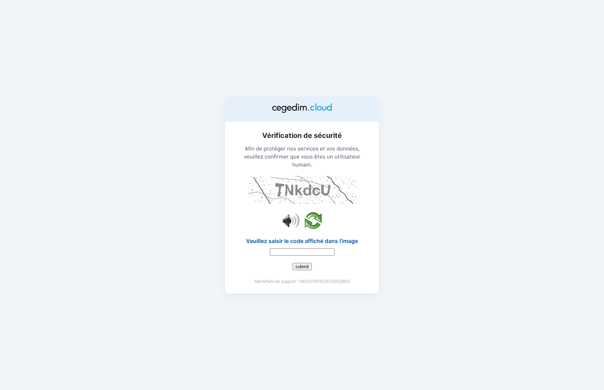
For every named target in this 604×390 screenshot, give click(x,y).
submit (302, 266)
